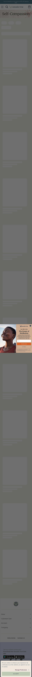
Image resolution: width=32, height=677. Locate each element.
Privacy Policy (20, 349)
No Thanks (24, 346)
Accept (16, 673)
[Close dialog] (30, 326)
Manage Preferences (21, 670)
